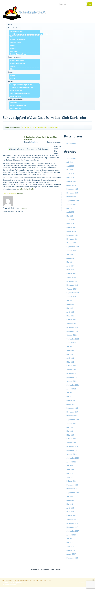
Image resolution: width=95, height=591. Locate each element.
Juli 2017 (69, 539)
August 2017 (71, 535)
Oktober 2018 (71, 489)
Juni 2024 (70, 258)
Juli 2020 (69, 427)
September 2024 (72, 247)
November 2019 (72, 450)
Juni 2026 (70, 166)
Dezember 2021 (72, 373)
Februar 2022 (71, 366)
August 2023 (71, 297)
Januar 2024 (71, 277)
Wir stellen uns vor (16, 31)
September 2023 (72, 293)
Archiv (12, 78)
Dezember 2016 (72, 558)
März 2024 (70, 270)
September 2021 (72, 385)
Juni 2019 (70, 470)
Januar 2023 (71, 324)
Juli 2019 (69, 466)
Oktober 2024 (71, 243)
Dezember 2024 (72, 235)
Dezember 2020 (72, 408)
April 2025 (70, 220)
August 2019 (71, 462)
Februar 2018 (71, 516)
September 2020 (72, 420)
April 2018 (70, 508)
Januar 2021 (71, 404)
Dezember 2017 (72, 523)
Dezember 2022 (72, 327)
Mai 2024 (69, 262)
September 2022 (72, 339)
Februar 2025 (71, 227)
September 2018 (72, 493)
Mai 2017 (69, 543)
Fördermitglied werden (18, 105)
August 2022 (71, 343)
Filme (12, 69)
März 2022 (70, 362)
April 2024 (70, 266)
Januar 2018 (71, 519)
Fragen (12, 45)
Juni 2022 (70, 350)
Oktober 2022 (71, 335)
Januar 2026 (71, 185)
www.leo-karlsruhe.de (25, 189)
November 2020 (72, 412)
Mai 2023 (69, 308)
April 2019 (70, 477)
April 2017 (70, 546)
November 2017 (72, 527)
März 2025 (70, 224)
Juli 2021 (69, 393)
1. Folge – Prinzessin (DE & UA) (21, 85)
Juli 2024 (69, 254)
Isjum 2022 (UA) (16, 90)
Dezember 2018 (72, 485)
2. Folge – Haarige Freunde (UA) (21, 88)
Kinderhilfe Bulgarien (17, 63)
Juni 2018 (70, 500)
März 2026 (70, 177)
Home (7, 127)
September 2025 (72, 201)
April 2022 (70, 358)
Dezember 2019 (72, 446)
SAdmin (34, 142)
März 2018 (70, 512)
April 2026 (70, 174)
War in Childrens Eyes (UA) (20, 93)
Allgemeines (15, 127)
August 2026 (71, 158)
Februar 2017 (71, 550)
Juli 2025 (69, 208)
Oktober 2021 (71, 381)
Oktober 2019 (71, 454)
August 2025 (71, 204)
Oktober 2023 (71, 289)
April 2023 (70, 312)
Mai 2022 (69, 354)
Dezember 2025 (72, 189)
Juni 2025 (70, 212)
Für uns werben (15, 108)
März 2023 (70, 316)
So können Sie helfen (15, 99)
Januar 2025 (71, 231)
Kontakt (13, 48)
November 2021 (72, 377)
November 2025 (72, 193)
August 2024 (71, 250)
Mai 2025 (69, 216)
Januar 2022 (71, 370)
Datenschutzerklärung (18, 54)
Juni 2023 (70, 304)
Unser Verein (13, 28)
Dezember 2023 (72, 281)
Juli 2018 (69, 496)
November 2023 (72, 285)
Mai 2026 (69, 170)
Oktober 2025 (71, 197)
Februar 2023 (71, 320)
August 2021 (71, 389)
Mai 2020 (69, 431)
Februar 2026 (71, 181)
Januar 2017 (71, 554)
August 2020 (71, 423)
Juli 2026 (69, 162)
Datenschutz (34, 570)
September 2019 (72, 458)
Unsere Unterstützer (17, 40)
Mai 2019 (69, 473)
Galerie (12, 66)
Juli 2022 (69, 347)
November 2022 (72, 331)
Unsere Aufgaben (14, 57)
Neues (10, 72)
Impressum (14, 51)
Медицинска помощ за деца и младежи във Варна (28, 34)
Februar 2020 (71, 439)
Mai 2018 (69, 504)
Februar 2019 (71, 481)
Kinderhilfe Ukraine (17, 60)
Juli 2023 (69, 300)
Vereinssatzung (15, 43)
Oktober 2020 (71, 416)
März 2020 (70, 435)
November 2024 (72, 239)
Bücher (10, 81)
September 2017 (72, 531)
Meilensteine (14, 37)
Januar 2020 (71, 443)
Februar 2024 (71, 274)
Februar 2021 (71, 400)
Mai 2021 (69, 397)
